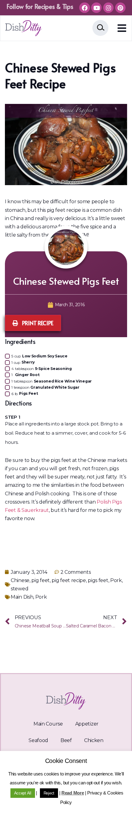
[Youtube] (96, 7)
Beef (66, 740)
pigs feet (98, 580)
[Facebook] (84, 7)
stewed (19, 589)
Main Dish (22, 597)
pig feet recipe (69, 580)
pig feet (40, 580)
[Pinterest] (120, 7)
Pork (116, 580)
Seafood (38, 740)
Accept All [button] (22, 793)
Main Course (48, 724)
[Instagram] (108, 7)
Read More (72, 792)
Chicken (93, 740)
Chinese (20, 580)
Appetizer (87, 724)
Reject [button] (49, 793)
